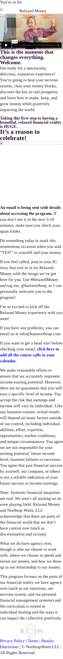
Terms (33, 641)
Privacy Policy (12, 641)
